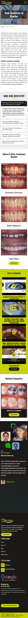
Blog (2, 548)
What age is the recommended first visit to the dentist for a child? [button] (13, 103)
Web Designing (19, 615)
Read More (14, 414)
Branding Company (15, 616)
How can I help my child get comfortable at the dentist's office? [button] (13, 122)
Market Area (4, 554)
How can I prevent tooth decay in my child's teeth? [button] (12, 129)
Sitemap (3, 551)
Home (2, 27)
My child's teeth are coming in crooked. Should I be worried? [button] (11, 135)
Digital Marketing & (5, 616)
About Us (3, 545)
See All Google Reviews (10, 605)
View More (14, 263)
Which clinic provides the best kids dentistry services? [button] (13, 142)
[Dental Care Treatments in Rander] (14, 396)
